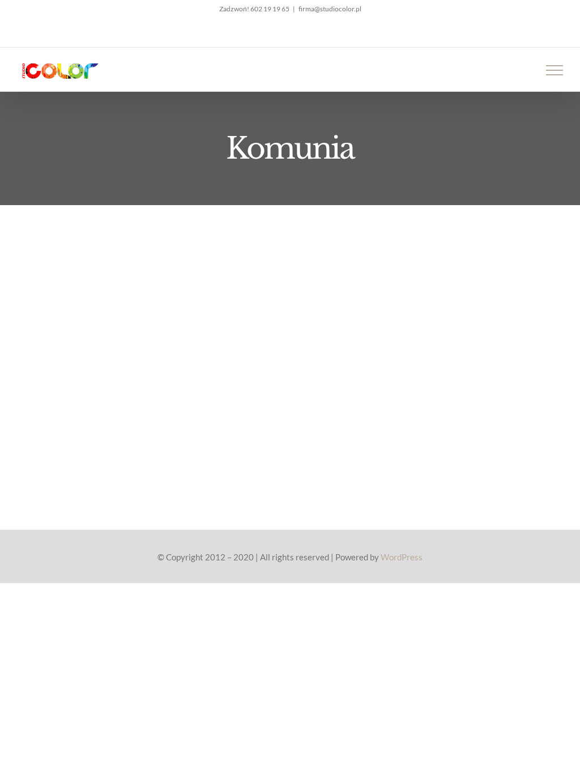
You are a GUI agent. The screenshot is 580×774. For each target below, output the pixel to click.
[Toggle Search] (515, 69)
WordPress (402, 557)
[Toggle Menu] (555, 70)
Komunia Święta (170, 316)
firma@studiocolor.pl (329, 9)
